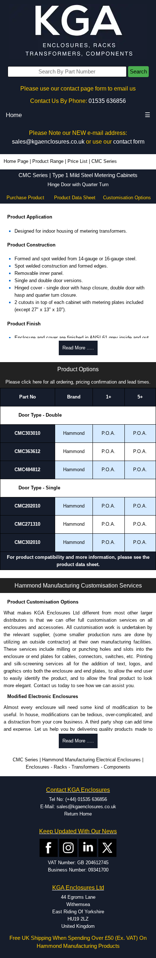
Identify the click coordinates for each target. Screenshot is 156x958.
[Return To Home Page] (78, 31)
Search (138, 72)
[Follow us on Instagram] (68, 847)
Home (14, 115)
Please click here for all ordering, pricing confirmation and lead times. (78, 382)
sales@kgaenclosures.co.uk (48, 142)
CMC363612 (27, 451)
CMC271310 (27, 524)
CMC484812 (27, 469)
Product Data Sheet (74, 197)
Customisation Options (127, 197)
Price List (77, 161)
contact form (128, 142)
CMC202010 (27, 506)
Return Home (78, 814)
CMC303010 (27, 433)
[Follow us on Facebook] (49, 847)
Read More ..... (78, 347)
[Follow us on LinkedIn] (88, 847)
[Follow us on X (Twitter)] (107, 847)
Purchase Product (25, 197)
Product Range (47, 161)
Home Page (16, 161)
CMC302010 (27, 542)
